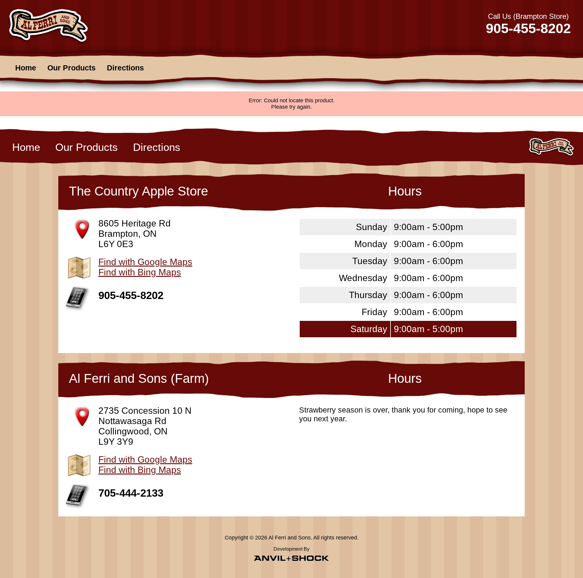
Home (25, 67)
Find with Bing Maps (139, 272)
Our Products (71, 67)
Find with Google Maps (145, 262)
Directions (125, 67)
